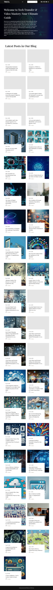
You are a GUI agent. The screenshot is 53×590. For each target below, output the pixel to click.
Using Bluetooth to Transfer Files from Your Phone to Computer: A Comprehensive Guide (12, 254)
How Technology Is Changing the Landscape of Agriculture (12, 229)
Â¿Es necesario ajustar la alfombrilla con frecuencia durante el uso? (35, 122)
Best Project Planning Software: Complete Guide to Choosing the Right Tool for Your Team (12, 415)
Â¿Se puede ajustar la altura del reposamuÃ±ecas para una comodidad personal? (36, 95)
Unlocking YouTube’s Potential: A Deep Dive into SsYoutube (35, 442)
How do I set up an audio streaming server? (11, 149)
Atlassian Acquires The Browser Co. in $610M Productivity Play (11, 282)
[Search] (36, 2)
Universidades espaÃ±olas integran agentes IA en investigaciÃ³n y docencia (12, 122)
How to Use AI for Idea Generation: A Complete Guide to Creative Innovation (36, 388)
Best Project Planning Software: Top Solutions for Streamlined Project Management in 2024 (12, 334)
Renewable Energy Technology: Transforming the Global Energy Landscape (36, 468)
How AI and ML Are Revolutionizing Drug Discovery (11, 175)
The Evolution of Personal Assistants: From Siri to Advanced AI (35, 202)
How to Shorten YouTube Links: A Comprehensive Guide (34, 495)
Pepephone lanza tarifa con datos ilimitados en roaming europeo (35, 148)
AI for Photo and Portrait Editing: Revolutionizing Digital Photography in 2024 (35, 335)
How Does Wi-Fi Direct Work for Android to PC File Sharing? (35, 255)
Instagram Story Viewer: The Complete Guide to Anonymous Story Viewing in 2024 (12, 441)
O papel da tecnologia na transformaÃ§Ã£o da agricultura (11, 549)
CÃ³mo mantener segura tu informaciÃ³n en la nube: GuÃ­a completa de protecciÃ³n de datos (13, 388)
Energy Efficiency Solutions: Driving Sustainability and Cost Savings (12, 468)
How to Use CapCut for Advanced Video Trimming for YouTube (36, 228)
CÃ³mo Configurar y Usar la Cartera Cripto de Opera (12, 576)
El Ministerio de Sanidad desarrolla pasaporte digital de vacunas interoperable (13, 95)
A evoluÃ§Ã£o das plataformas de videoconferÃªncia (13, 522)
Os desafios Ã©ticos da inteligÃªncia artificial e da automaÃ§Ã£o (35, 522)
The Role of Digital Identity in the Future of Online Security (36, 175)
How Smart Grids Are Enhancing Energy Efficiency (36, 549)
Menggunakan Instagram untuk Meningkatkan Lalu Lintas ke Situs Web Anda (12, 68)
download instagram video (14, 30)
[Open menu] (22, 2)
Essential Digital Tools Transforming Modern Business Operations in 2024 (12, 308)
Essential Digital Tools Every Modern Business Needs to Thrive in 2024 (35, 308)
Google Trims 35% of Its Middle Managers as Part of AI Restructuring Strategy (36, 282)
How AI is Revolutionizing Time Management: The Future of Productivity (35, 415)
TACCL (7, 2)
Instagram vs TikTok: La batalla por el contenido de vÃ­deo (35, 68)
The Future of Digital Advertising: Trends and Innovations (11, 202)
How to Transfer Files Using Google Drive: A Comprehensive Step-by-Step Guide (12, 495)
